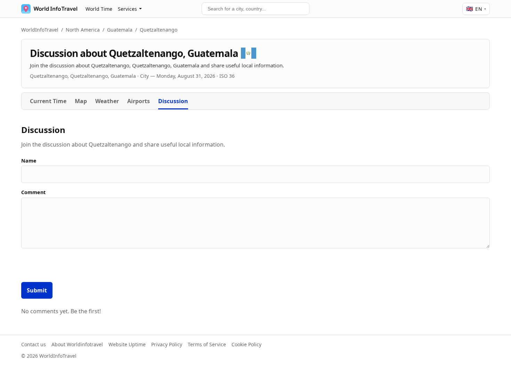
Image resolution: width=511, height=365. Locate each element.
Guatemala (119, 29)
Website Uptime (127, 344)
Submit (37, 290)
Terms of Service (207, 344)
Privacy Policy (166, 344)
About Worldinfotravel (77, 344)
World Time (99, 9)
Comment (33, 192)
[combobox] (255, 8)
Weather (107, 101)
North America (83, 29)
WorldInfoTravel (39, 29)
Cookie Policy (246, 344)
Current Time (48, 101)
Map (81, 101)
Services (127, 9)
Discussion (173, 101)
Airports (138, 101)
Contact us (33, 344)
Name (28, 160)
